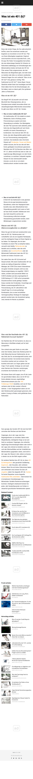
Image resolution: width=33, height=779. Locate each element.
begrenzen (4, 465)
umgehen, (4, 472)
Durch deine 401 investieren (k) (21, 527)
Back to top (16, 752)
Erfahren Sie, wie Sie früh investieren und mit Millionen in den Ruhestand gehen (21, 513)
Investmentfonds (16, 251)
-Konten (28, 472)
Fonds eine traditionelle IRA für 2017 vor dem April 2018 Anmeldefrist (21, 497)
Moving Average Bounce (19, 627)
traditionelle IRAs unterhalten (10, 477)
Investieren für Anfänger (7, 12)
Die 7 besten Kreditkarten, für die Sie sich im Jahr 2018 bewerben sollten (21, 603)
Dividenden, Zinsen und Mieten (21, 142)
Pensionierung (18, 12)
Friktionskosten (20, 246)
